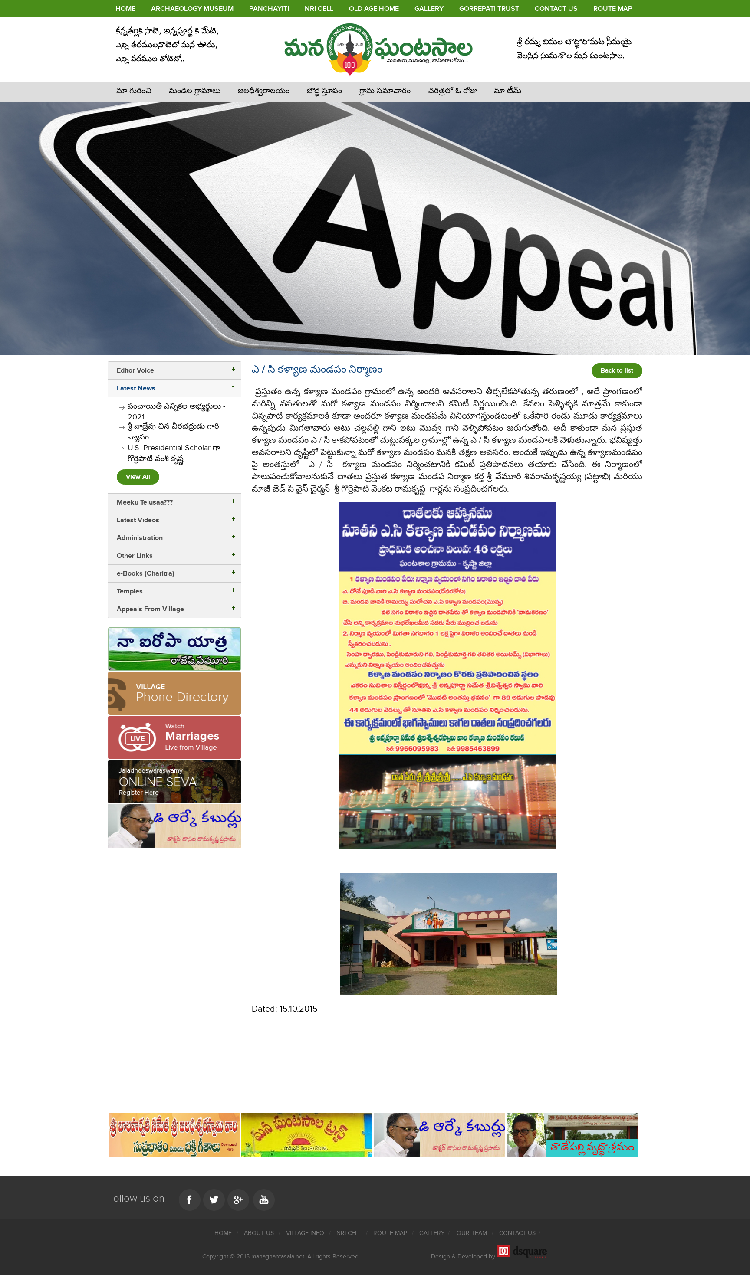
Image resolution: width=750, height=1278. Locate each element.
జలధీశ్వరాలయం (263, 90)
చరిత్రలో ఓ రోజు (452, 90)
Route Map (612, 8)
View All (138, 477)
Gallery (429, 8)
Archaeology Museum (192, 8)
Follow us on (136, 1198)
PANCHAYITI (269, 8)
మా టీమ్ (507, 90)
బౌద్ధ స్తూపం (324, 90)
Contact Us (556, 8)
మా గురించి (133, 90)
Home (125, 8)
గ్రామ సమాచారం (385, 90)
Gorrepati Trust (489, 8)
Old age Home (374, 8)
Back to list (617, 371)
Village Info (306, 1233)
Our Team (473, 1233)
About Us (260, 1233)
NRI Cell (319, 8)
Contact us (517, 1233)
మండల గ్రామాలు (194, 90)
